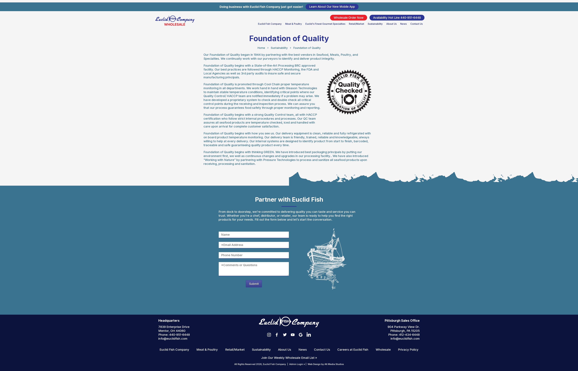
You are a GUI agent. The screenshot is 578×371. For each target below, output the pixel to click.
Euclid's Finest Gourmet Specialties (325, 23)
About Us (391, 23)
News (403, 23)
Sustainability (375, 23)
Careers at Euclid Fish (352, 349)
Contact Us (416, 23)
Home (261, 47)
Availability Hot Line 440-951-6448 (397, 17)
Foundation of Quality (307, 47)
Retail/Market (356, 23)
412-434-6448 (409, 334)
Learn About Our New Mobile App (332, 6)
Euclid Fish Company (270, 23)
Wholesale (383, 349)
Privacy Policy (408, 349)
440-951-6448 (179, 334)
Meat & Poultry (293, 23)
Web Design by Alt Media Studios (326, 364)
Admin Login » (297, 364)
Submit (254, 284)
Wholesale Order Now (349, 17)
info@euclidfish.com (172, 338)
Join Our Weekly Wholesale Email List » (289, 358)
